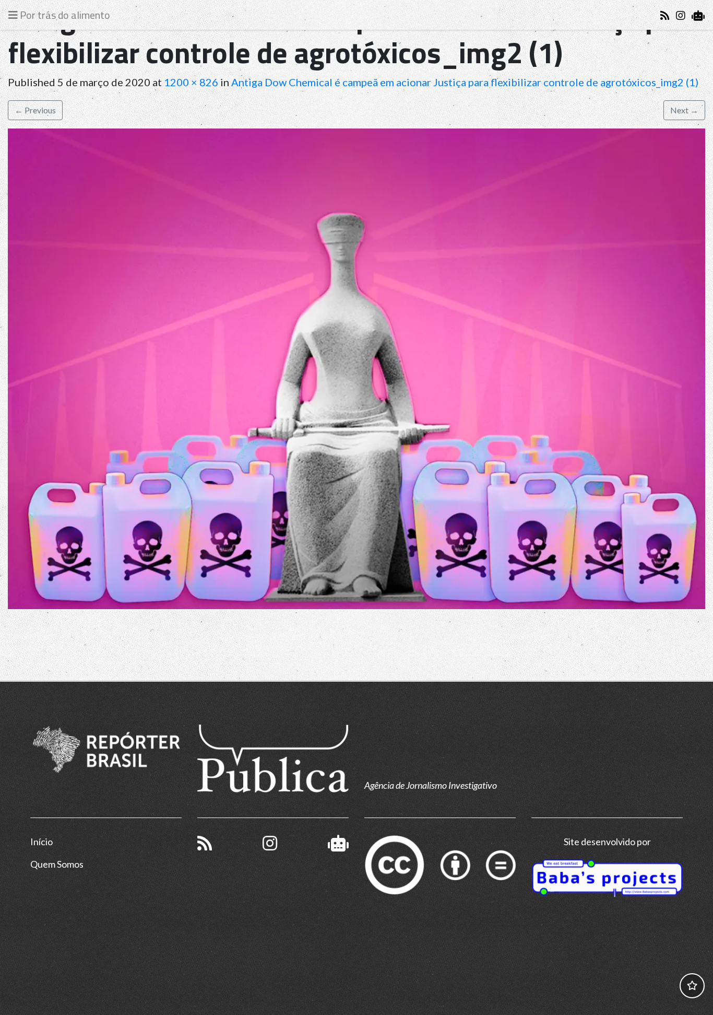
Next (684, 110)
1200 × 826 (191, 82)
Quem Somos (57, 864)
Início (41, 841)
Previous (35, 110)
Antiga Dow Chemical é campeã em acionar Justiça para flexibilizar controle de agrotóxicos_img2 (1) (464, 82)
